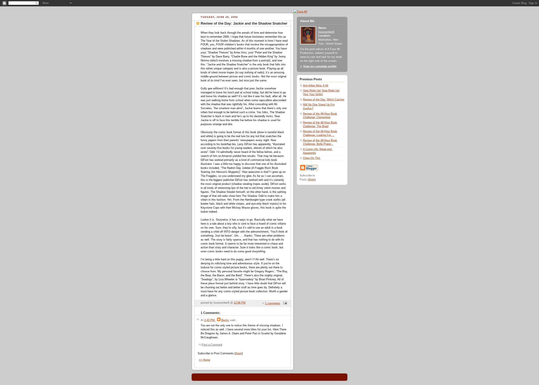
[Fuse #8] (300, 11)
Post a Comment (212, 344)
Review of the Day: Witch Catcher (323, 99)
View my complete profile (319, 66)
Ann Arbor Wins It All (315, 85)
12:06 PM (239, 302)
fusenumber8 (326, 31)
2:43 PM (209, 320)
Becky (225, 320)
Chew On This (311, 158)
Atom (238, 353)
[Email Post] (284, 303)
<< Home (204, 360)
